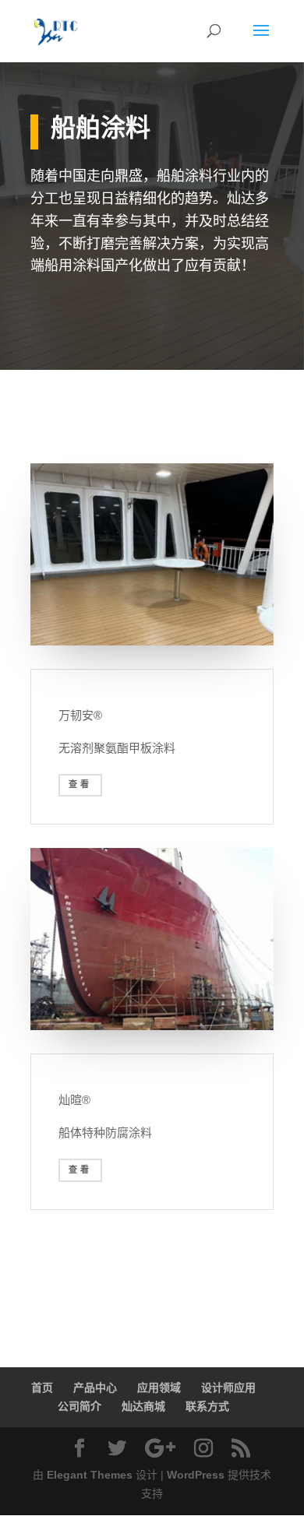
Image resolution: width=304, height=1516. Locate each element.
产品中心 (95, 1387)
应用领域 (159, 1387)
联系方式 (207, 1406)
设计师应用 (228, 1387)
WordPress (195, 1475)
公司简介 (79, 1406)
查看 (80, 784)
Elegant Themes (90, 1475)
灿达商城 (143, 1406)
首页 (42, 1387)
